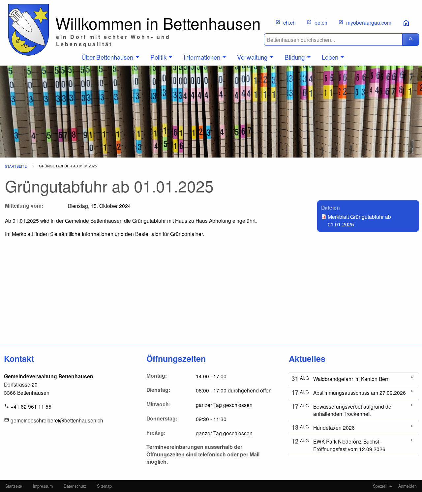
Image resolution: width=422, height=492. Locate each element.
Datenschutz (75, 486)
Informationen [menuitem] (202, 56)
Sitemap (104, 486)
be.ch (321, 22)
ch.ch (289, 22)
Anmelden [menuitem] (407, 486)
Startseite (16, 166)
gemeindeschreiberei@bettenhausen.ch (57, 420)
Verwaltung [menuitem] (252, 56)
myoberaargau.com (368, 22)
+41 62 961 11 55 (31, 406)
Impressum (43, 486)
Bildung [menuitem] (295, 56)
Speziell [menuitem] (380, 486)
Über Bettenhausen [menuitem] (107, 56)
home (406, 23)
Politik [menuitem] (158, 56)
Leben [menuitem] (330, 56)
